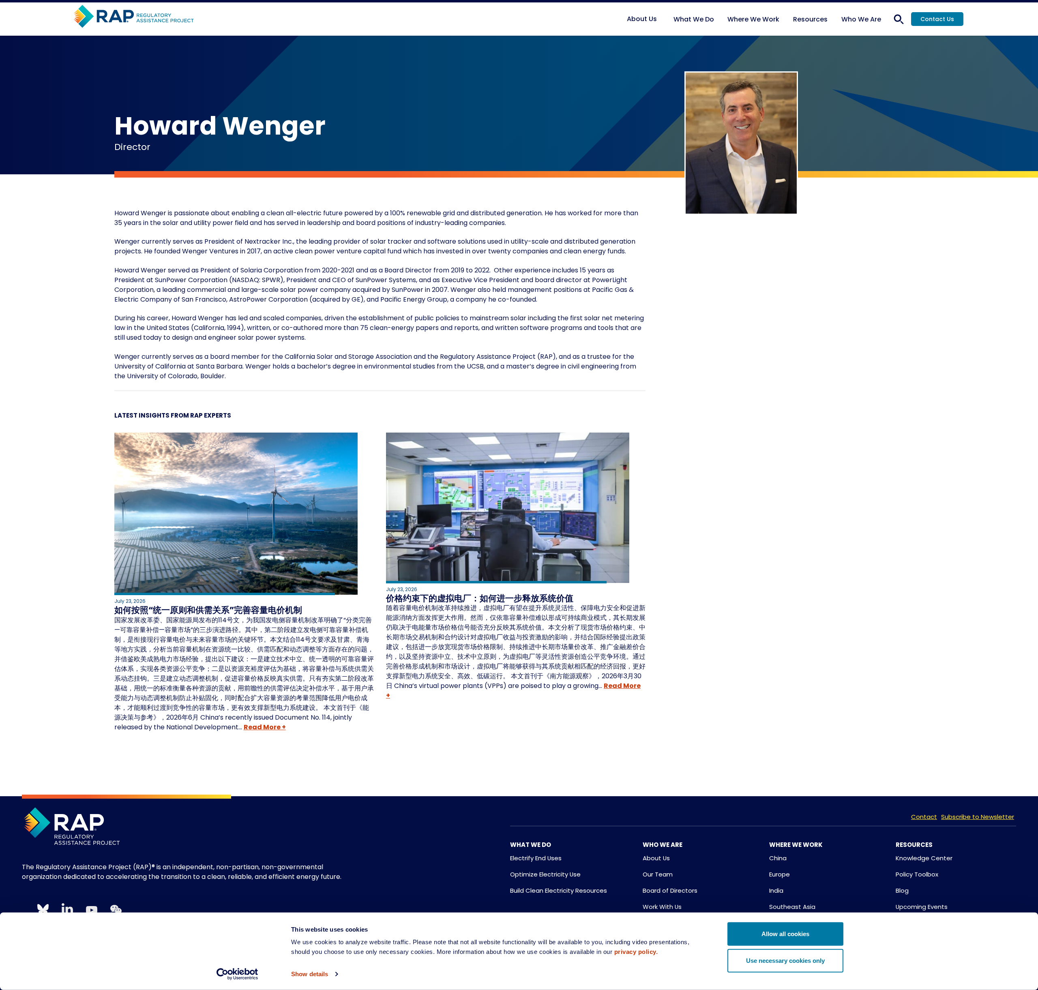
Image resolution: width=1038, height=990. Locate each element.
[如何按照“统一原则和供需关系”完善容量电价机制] (244, 515)
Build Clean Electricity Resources (558, 890)
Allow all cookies (785, 933)
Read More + (265, 727)
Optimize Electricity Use (545, 874)
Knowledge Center (924, 858)
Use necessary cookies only (785, 960)
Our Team (658, 874)
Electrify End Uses (536, 858)
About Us (656, 858)
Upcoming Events (922, 906)
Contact (924, 816)
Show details (309, 974)
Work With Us (662, 906)
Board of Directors (670, 890)
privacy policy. (636, 951)
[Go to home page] (134, 17)
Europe (779, 874)
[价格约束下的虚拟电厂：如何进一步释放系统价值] (516, 509)
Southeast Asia (792, 906)
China (778, 858)
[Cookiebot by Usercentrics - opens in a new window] (237, 974)
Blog (902, 890)
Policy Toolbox (917, 874)
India (776, 890)
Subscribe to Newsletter (977, 816)
